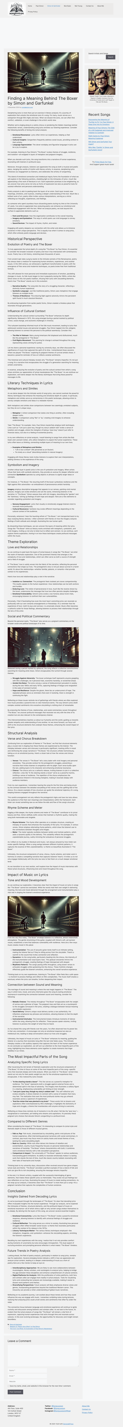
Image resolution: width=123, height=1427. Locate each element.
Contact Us (89, 6)
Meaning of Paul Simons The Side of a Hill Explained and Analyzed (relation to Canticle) (101, 130)
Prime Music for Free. (103, 162)
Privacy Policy (32, 12)
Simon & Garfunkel (53, 6)
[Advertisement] (61, 32)
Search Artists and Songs (98, 53)
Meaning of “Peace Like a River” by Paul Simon (25, 1326)
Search (110, 57)
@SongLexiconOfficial (62, 1411)
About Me (100, 6)
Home (30, 6)
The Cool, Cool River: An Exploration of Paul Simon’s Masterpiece (31, 1328)
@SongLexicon (57, 1406)
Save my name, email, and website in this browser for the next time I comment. (40, 1386)
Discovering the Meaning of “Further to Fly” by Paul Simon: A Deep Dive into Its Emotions (101, 122)
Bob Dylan (67, 6)
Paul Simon (40, 6)
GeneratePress (68, 1424)
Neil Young (78, 6)
